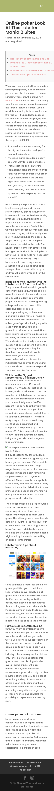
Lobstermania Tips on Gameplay (28, 74)
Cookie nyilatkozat (20, 766)
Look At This (11, 100)
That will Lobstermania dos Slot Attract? (32, 70)
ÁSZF (37, 766)
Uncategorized (13, 41)
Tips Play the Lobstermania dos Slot (29, 58)
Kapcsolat (25, 769)
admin (17, 37)
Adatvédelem (34, 762)
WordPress (27, 786)
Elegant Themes (26, 783)
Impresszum (16, 762)
